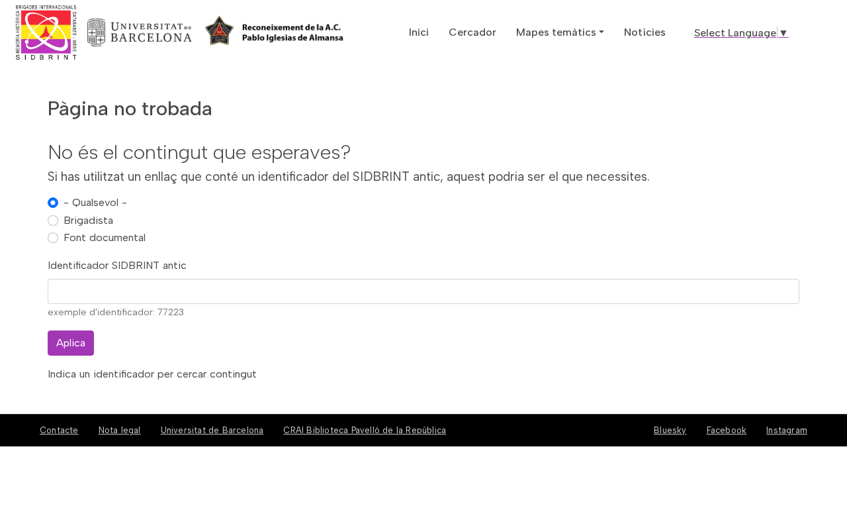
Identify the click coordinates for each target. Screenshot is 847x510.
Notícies (645, 32)
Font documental (105, 237)
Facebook (727, 430)
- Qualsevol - (95, 202)
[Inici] (94, 32)
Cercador (472, 32)
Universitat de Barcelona (212, 430)
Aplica (70, 342)
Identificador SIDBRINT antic (117, 265)
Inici (419, 32)
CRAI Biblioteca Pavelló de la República (364, 430)
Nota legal (120, 430)
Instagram (786, 430)
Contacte (59, 430)
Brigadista (88, 220)
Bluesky (670, 430)
